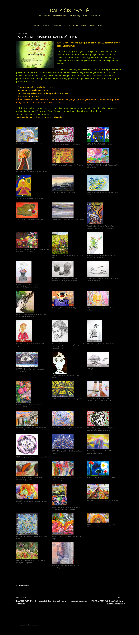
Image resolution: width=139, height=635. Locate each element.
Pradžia (37, 25)
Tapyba (75, 25)
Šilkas (83, 25)
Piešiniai (92, 25)
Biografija (57, 25)
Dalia (27, 33)
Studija (67, 25)
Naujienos (46, 25)
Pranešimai (24, 585)
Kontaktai (101, 25)
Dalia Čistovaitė (69, 10)
